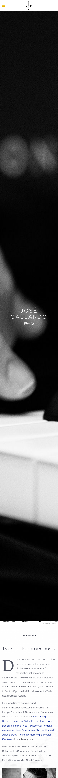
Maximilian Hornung (28, 734)
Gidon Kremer (31, 721)
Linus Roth (46, 721)
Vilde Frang (39, 716)
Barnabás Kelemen (12, 721)
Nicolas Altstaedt (45, 730)
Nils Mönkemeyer (32, 725)
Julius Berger (9, 734)
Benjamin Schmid (12, 725)
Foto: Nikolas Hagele (48, 623)
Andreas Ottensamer (23, 730)
